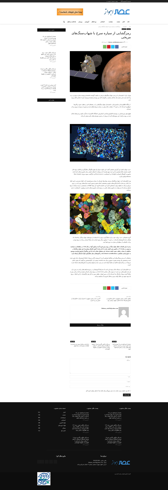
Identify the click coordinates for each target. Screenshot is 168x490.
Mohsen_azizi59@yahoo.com (115, 42)
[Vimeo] (40, 1)
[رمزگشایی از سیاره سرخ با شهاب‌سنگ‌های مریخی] (100, 143)
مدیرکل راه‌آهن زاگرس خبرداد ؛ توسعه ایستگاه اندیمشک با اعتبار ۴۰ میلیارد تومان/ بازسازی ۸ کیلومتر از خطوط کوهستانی (48, 72)
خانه (130, 26)
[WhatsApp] (104, 46)
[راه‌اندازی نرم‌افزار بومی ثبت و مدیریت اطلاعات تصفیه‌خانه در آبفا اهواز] (79, 335)
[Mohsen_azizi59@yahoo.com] (125, 42)
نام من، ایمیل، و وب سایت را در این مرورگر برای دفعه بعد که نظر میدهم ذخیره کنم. (107, 390)
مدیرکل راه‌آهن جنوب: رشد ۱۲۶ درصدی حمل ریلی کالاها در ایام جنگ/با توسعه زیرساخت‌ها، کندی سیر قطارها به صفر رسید (48, 56)
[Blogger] (55, 461)
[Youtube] (38, 1)
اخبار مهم (114, 341)
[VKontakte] (39, 461)
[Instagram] (45, 1)
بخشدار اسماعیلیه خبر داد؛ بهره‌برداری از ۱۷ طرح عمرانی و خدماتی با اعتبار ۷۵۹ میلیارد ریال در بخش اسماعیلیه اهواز (48, 40)
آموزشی (124, 26)
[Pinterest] (109, 46)
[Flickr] (46, 461)
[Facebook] (48, 1)
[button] (64, 22)
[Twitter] (43, 1)
